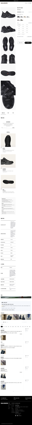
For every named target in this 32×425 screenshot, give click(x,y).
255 (23, 28)
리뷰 (8, 112)
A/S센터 (12, 408)
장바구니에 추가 (21, 42)
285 (23, 32)
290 (27, 32)
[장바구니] (29, 3)
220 (19, 24)
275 (27, 30)
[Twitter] (20, 415)
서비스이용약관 (16, 404)
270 (23, 30)
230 (27, 24)
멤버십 (9, 408)
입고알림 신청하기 (29, 36)
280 (19, 32)
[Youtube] (17, 415)
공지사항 (9, 407)
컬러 (20, 14)
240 (23, 26)
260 (27, 28)
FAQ (11, 407)
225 (23, 24)
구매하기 (28, 42)
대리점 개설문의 (13, 412)
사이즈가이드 (12, 404)
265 (19, 30)
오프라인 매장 (12, 411)
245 (27, 26)
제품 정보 (3, 112)
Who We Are (9, 404)
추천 (13, 112)
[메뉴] (30, 3)
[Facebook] (15, 415)
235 (19, 26)
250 (19, 28)
